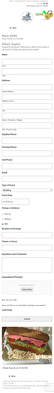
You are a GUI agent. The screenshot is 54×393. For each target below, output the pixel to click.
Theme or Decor (9, 241)
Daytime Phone (9, 134)
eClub (29, 1)
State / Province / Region (12, 120)
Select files (27, 290)
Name (4, 55)
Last (4, 76)
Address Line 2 (8, 101)
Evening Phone (9, 147)
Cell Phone (7, 160)
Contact (40, 3)
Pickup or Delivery (10, 208)
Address (6, 80)
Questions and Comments (14, 254)
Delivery (36, 1)
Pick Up (8, 214)
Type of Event (8, 185)
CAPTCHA (7, 310)
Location (44, 1)
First (4, 66)
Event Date (7, 195)
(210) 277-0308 (41, 6)
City (3, 111)
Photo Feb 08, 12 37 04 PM (15, 368)
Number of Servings (11, 229)
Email (4, 173)
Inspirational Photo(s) (12, 277)
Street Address (8, 92)
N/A (6, 224)
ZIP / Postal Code (9, 130)
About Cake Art (20, 1)
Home (11, 1)
